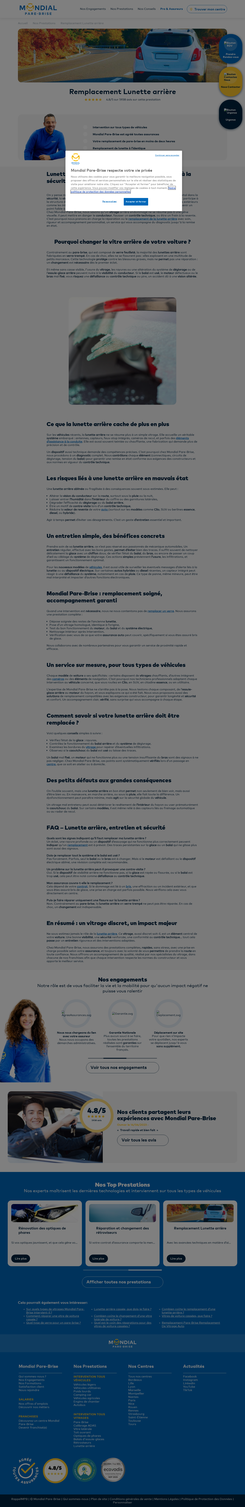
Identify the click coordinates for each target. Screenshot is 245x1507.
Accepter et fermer (136, 201)
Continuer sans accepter (167, 155)
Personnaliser (109, 201)
